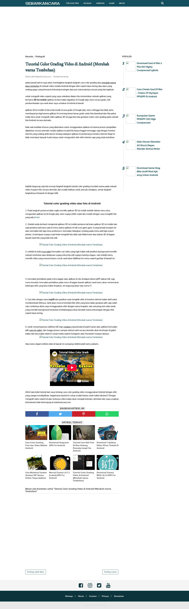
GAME (111, 3)
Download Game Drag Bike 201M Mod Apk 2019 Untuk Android (148, 171)
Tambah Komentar (61, 77)
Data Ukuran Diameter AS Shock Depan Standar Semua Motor (148, 145)
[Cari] (162, 3)
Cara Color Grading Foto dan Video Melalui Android (36, 445)
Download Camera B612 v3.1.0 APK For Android (106, 475)
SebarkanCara (42, 3)
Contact (93, 596)
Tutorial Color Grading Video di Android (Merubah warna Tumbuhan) (83, 476)
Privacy (105, 596)
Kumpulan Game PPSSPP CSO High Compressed (146, 119)
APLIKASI (87, 3)
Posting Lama (110, 572)
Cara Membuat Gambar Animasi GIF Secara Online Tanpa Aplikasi (36, 475)
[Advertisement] (94, 31)
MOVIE (122, 3)
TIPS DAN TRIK (72, 3)
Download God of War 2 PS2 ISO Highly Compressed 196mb (149, 67)
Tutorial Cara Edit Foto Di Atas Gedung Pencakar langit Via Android (83, 446)
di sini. (37, 217)
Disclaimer (119, 596)
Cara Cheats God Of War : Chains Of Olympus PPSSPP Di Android (149, 93)
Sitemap (69, 596)
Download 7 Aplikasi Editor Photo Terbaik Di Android (108, 445)
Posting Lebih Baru (35, 572)
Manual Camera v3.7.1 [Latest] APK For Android (59, 475)
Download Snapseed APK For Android (59, 443)
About (81, 596)
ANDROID (100, 3)
